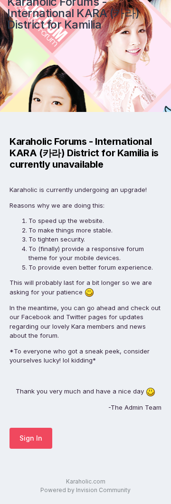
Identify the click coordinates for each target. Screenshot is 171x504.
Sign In (30, 438)
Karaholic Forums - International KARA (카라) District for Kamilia (73, 13)
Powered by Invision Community (85, 490)
